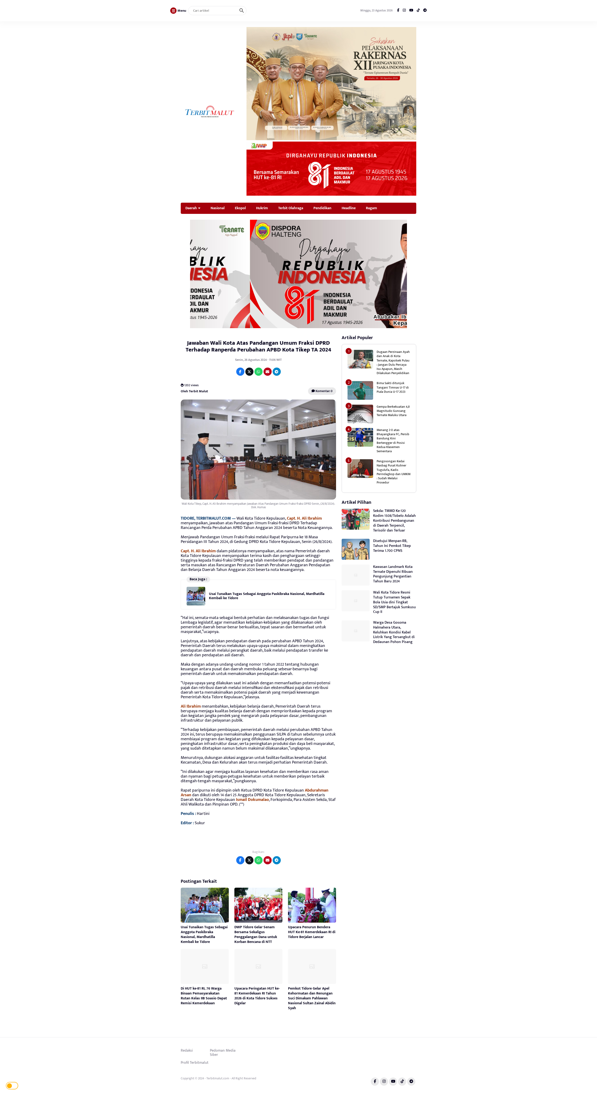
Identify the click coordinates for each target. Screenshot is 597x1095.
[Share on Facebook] (240, 372)
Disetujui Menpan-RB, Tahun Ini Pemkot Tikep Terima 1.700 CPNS (392, 546)
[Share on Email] (268, 372)
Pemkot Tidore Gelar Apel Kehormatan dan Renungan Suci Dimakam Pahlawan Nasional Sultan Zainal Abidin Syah (312, 998)
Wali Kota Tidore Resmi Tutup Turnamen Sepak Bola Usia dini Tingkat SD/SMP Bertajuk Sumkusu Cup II (394, 602)
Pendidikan (322, 208)
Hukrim (262, 208)
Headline (349, 208)
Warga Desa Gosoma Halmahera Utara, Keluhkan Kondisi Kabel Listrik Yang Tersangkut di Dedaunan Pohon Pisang (394, 632)
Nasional (218, 208)
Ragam (371, 208)
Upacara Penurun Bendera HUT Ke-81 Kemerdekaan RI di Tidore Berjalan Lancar (311, 932)
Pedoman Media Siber (223, 1052)
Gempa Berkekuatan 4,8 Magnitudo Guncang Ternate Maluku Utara (393, 411)
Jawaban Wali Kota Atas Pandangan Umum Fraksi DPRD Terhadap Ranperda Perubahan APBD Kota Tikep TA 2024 (258, 346)
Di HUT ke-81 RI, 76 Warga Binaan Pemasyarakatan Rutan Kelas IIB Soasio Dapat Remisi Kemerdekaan (204, 995)
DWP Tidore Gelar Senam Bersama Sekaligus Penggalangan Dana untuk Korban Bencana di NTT (255, 934)
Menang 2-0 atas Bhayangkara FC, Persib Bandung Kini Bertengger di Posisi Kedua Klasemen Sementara (393, 440)
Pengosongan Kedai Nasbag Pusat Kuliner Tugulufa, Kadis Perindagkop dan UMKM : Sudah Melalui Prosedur (393, 472)
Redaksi (187, 1050)
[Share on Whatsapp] (258, 372)
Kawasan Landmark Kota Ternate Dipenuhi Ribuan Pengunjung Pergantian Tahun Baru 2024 (393, 574)
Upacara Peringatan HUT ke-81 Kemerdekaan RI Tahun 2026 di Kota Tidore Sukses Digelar (257, 995)
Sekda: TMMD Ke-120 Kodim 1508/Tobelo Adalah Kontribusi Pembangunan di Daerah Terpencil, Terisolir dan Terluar (394, 520)
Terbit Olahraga (290, 208)
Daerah (191, 208)
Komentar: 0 (324, 391)
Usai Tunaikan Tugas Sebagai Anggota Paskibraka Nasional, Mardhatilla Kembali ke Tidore (266, 596)
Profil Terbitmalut (194, 1063)
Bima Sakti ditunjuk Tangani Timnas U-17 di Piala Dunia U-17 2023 (393, 387)
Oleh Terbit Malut (194, 391)
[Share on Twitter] (249, 372)
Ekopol (240, 208)
